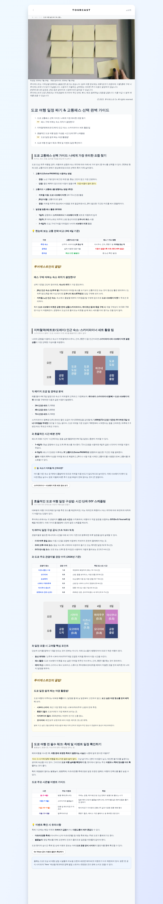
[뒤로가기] (33, 10)
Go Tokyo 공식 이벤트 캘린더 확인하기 (49, 852)
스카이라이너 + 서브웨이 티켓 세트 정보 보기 (51, 485)
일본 (36, 17)
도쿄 (40, 17)
